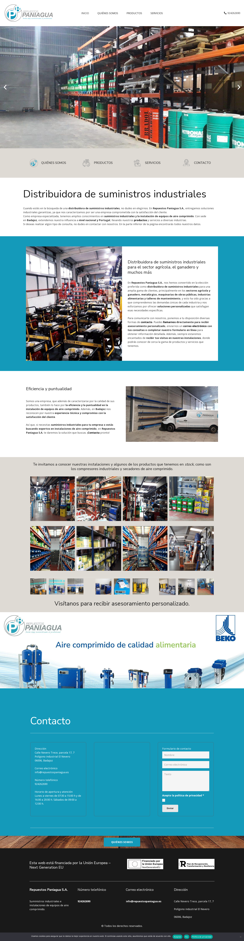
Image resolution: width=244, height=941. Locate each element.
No (186, 937)
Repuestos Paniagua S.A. (49, 889)
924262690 (41, 784)
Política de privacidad (202, 937)
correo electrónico (195, 326)
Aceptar (177, 937)
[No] (240, 936)
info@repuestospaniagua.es (52, 772)
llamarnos (169, 322)
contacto (146, 322)
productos (140, 220)
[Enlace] (29, 13)
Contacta (94, 432)
